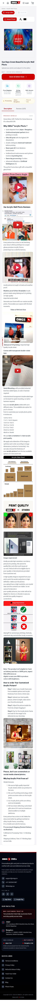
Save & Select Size (16, 77)
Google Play (19, 899)
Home (3, 8)
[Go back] (3, 3)
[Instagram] (3, 894)
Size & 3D (22, 12)
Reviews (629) (21, 109)
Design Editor (8, 12)
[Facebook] (7, 894)
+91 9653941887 (11, 882)
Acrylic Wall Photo (12, 8)
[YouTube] (12, 894)
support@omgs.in (12, 878)
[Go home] (8, 3)
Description (8, 109)
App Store (8, 899)
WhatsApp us (10, 886)
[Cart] (33, 3)
